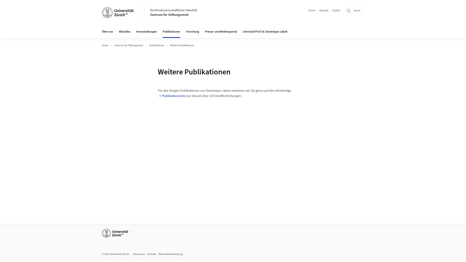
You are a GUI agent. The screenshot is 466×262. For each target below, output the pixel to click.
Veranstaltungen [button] (146, 32)
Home (312, 10)
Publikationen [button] (171, 32)
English (336, 10)
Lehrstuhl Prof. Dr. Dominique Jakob (265, 32)
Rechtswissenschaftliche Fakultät (173, 10)
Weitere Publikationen (182, 45)
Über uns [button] (107, 32)
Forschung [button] (192, 32)
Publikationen (156, 45)
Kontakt (323, 10)
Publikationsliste (173, 96)
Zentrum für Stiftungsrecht (169, 15)
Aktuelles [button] (124, 32)
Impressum (139, 254)
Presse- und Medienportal (221, 32)
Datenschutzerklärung (170, 254)
